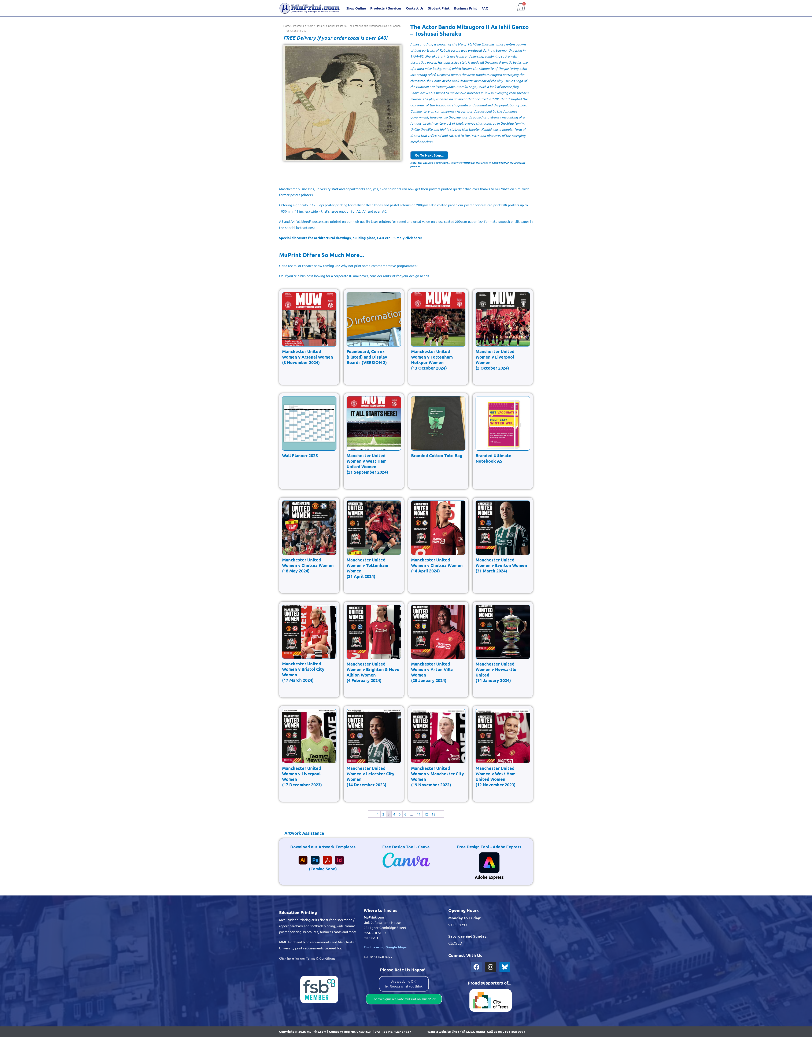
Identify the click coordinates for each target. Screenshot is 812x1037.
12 (426, 814)
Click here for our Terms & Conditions (307, 958)
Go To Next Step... (429, 155)
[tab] (301, 833)
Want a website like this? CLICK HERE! (456, 1031)
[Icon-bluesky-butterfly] (504, 967)
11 (419, 814)
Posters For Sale (303, 26)
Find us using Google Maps (385, 947)
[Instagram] (490, 967)
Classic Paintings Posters (330, 26)
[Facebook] (476, 967)
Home (287, 26)
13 (433, 814)
